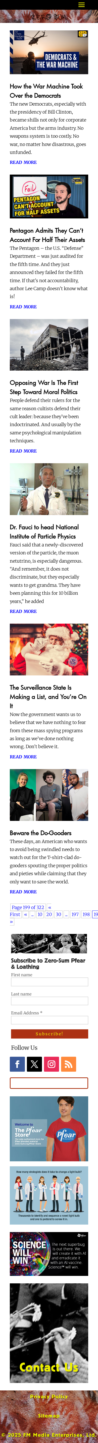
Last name (21, 993)
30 (58, 914)
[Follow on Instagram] (51, 1064)
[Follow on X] (34, 1064)
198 (86, 914)
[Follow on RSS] (68, 1064)
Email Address (26, 1012)
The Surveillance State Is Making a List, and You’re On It (48, 696)
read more (23, 162)
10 (40, 914)
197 (75, 914)
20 (49, 914)
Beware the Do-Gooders (41, 833)
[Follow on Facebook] (17, 1064)
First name (21, 974)
